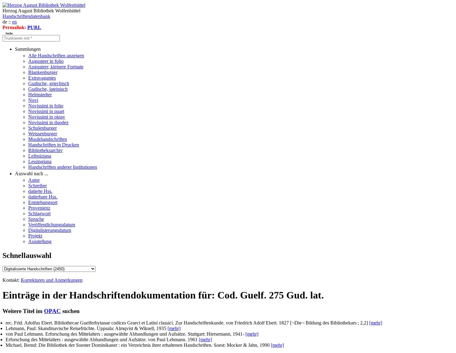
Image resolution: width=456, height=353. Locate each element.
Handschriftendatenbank (26, 16)
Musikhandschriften (47, 139)
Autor (34, 180)
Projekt (35, 235)
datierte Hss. (40, 191)
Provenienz (39, 208)
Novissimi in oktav (46, 117)
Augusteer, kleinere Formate (55, 66)
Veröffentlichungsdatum (51, 224)
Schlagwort (39, 213)
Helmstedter (40, 94)
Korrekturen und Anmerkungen (52, 280)
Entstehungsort (42, 202)
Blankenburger (42, 72)
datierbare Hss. (42, 196)
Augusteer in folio (46, 61)
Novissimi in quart (46, 111)
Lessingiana (39, 161)
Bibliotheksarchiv (45, 150)
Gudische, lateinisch (48, 89)
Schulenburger (42, 128)
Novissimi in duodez (48, 122)
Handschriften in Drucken (53, 144)
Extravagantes (42, 78)
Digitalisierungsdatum (49, 230)
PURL (34, 27)
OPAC (52, 311)
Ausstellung (39, 241)
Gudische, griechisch (48, 83)
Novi (33, 100)
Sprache (36, 219)
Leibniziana (39, 156)
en (14, 21)
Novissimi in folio (45, 105)
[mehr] (375, 322)
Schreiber (37, 185)
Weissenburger (42, 133)
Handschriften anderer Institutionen (62, 167)
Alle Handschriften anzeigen (56, 55)
